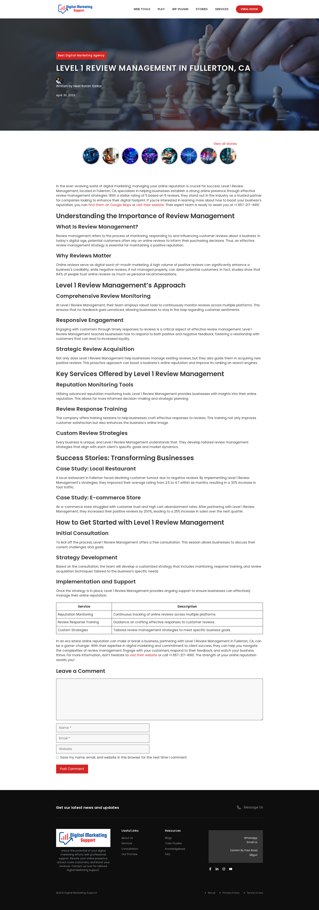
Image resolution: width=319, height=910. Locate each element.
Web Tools (142, 9)
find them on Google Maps (109, 205)
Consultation (129, 849)
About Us (127, 838)
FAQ (167, 854)
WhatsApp (250, 838)
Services (222, 9)
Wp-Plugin (180, 9)
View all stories (225, 144)
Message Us (253, 807)
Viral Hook (249, 9)
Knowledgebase (175, 849)
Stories (202, 9)
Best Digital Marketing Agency (81, 55)
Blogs (168, 838)
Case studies (173, 843)
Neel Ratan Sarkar (87, 86)
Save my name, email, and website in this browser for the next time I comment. (123, 757)
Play (161, 9)
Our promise (129, 854)
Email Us (252, 842)
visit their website (150, 205)
